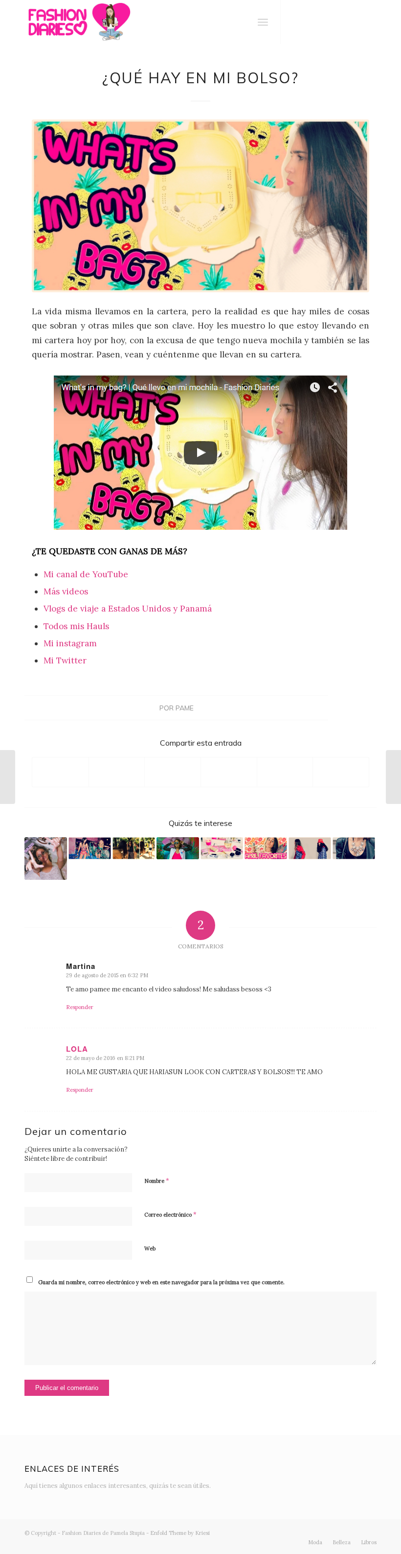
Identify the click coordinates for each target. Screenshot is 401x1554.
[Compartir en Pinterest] (229, 771)
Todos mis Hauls (76, 626)
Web (150, 1248)
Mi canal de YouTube (86, 574)
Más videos (66, 591)
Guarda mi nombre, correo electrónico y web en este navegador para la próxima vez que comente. (161, 1282)
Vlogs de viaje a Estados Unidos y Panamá (128, 608)
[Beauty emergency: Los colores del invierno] (221, 848)
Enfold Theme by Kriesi (180, 1533)
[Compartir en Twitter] (117, 771)
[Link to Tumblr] (354, 22)
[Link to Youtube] (340, 22)
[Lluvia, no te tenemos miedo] (310, 848)
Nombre (156, 1181)
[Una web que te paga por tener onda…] (133, 848)
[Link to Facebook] (325, 22)
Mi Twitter (65, 660)
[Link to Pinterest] (369, 22)
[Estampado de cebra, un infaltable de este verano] (45, 858)
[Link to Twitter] (296, 22)
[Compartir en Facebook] (60, 771)
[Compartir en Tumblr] (285, 771)
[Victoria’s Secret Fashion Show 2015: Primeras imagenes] (89, 848)
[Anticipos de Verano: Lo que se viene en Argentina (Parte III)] (7, 777)
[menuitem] (241, 22)
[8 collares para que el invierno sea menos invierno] (354, 848)
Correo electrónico (170, 1214)
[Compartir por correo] (341, 771)
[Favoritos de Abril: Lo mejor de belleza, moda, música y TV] (266, 848)
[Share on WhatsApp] (172, 771)
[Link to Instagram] (310, 22)
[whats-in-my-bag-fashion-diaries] (200, 205)
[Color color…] (177, 848)
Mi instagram (70, 643)
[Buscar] (241, 22)
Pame (185, 708)
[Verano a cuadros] (393, 777)
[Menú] (263, 22)
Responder (79, 1007)
